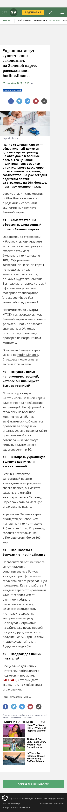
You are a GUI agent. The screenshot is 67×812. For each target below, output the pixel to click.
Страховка (16, 696)
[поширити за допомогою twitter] (19, 101)
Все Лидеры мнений (54, 798)
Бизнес (7, 20)
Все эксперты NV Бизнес (52, 803)
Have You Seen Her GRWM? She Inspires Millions (36, 728)
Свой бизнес (24, 20)
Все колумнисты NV (32, 798)
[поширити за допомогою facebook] (11, 101)
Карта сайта (14, 798)
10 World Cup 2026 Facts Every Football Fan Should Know (36, 743)
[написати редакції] (36, 101)
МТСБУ (27, 696)
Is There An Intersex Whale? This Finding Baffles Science (36, 757)
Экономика (40, 20)
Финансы (54, 20)
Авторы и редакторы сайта (16, 807)
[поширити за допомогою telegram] (27, 101)
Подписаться (33, 12)
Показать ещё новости (33, 784)
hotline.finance (27, 355)
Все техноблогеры (12, 803)
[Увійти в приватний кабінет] (51, 12)
